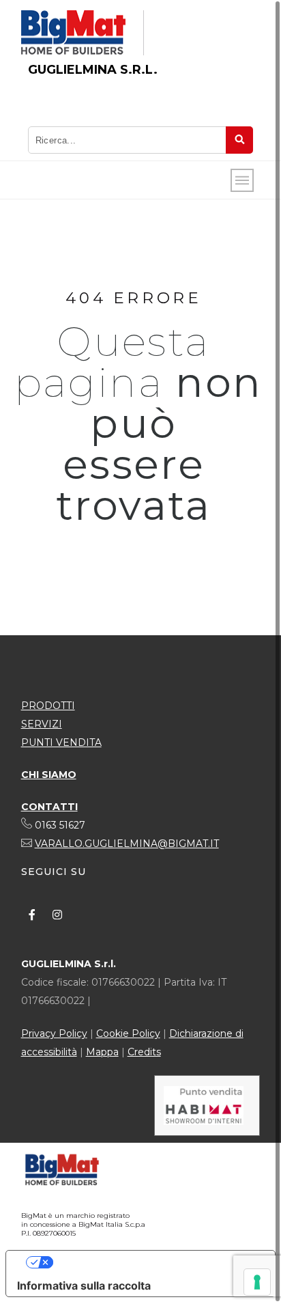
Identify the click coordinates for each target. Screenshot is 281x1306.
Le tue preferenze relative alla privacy (154, 1262)
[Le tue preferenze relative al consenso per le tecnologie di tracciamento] (257, 1282)
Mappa (102, 1052)
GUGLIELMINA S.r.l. (93, 69)
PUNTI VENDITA (61, 742)
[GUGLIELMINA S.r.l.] (73, 32)
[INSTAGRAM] (57, 915)
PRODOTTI (48, 705)
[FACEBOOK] (32, 915)
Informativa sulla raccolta (84, 1285)
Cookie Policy (128, 1033)
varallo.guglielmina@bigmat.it (127, 843)
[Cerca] (239, 140)
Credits (144, 1052)
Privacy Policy (54, 1033)
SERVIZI (41, 724)
